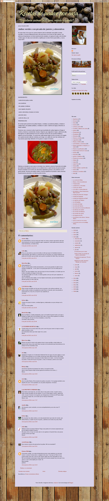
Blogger (71, 482)
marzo (76, 271)
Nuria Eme (24, 263)
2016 (74, 234)
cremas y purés (77, 126)
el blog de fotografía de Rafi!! (80, 198)
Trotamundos (76, 183)
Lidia (23, 250)
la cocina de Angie (77, 204)
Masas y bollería (77, 141)
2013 (74, 280)
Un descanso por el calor (80, 251)
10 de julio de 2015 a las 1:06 (29, 347)
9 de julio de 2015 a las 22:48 (29, 321)
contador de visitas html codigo (79, 90)
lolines (23, 300)
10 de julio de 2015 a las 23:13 (29, 411)
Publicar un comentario (26, 468)
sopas (74, 162)
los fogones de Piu (77, 215)
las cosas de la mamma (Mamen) (81, 207)
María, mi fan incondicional (80, 182)
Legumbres (76, 140)
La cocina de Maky (78, 180)
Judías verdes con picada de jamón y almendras (81, 254)
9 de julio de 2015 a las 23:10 (29, 335)
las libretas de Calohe (78, 209)
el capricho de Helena (78, 200)
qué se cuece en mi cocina (80, 220)
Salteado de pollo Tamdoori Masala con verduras (81, 261)
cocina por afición (77, 187)
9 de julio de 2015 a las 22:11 (29, 258)
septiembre (78, 245)
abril (76, 269)
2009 (74, 289)
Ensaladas (75, 134)
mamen (24, 238)
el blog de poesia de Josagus (80, 194)
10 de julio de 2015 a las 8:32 (29, 361)
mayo (76, 267)
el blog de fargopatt (78, 196)
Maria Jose (25, 340)
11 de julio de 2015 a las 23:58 (29, 437)
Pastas (75, 152)
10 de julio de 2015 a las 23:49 (29, 421)
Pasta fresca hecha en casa (80, 150)
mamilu (24, 405)
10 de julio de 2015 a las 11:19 (29, 384)
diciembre (77, 238)
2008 (74, 291)
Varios (74, 169)
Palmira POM (25, 451)
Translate (83, 84)
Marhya (24, 366)
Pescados (75, 154)
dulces (74, 130)
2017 (74, 232)
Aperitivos (75, 119)
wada (23, 426)
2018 (74, 230)
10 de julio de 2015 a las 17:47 (29, 400)
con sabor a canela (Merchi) (80, 189)
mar (23, 352)
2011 (74, 284)
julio (76, 249)
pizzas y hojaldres (77, 156)
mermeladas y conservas (79, 143)
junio (76, 264)
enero (76, 275)
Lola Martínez (25, 286)
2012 (74, 282)
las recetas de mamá (78, 213)
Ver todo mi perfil (76, 55)
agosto (77, 247)
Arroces (75, 121)
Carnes (75, 124)
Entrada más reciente (24, 471)
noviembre (77, 241)
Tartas (74, 165)
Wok (74, 173)
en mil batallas (76, 202)
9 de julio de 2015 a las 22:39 (29, 307)
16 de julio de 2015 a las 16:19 (29, 465)
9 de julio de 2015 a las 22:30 (29, 281)
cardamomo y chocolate (79, 185)
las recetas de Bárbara (79, 211)
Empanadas (76, 132)
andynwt (56, 482)
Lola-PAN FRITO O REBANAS (30, 389)
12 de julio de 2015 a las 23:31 (29, 446)
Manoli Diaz (25, 312)
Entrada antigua (62, 471)
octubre (77, 243)
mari (23, 379)
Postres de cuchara (78, 158)
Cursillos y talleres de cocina (80, 128)
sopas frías (76, 164)
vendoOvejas (25, 442)
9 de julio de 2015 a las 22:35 (29, 295)
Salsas (74, 160)
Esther (23, 416)
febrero (77, 273)
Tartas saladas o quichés (79, 167)
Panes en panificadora (78, 148)
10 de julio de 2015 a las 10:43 (29, 374)
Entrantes (75, 136)
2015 (74, 236)
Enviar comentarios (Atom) (32, 474)
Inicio (44, 471)
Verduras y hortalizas (78, 171)
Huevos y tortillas (77, 138)
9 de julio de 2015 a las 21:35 (29, 245)
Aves (74, 122)
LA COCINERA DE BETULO (29, 326)
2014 (74, 278)
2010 (74, 287)
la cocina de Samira (78, 206)
